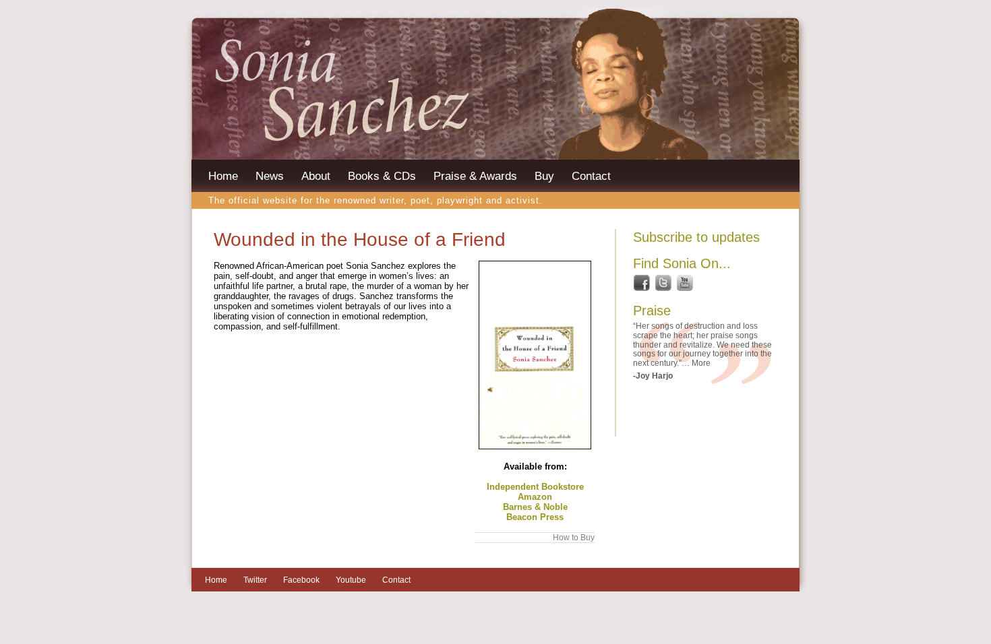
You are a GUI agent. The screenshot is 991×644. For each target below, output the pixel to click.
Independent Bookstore (535, 487)
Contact (591, 176)
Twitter (255, 580)
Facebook (301, 580)
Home (223, 176)
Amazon (535, 497)
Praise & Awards (475, 176)
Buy (544, 176)
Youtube (351, 580)
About (315, 176)
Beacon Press (535, 517)
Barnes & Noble (535, 507)
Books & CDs (382, 176)
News (270, 176)
